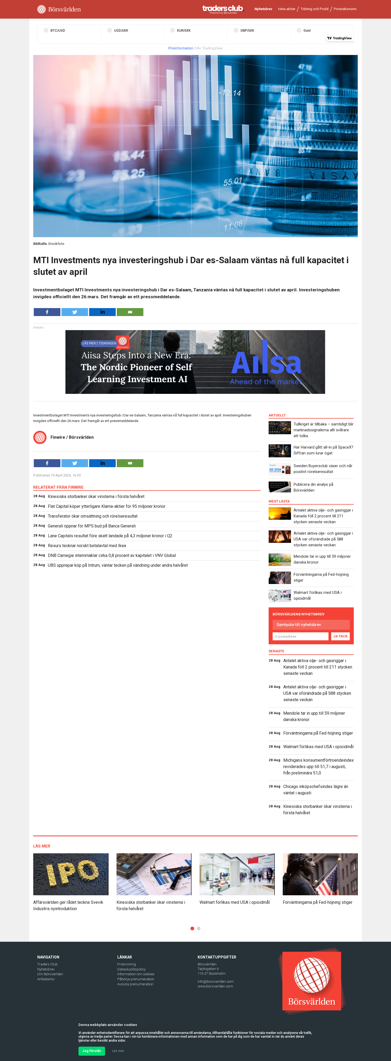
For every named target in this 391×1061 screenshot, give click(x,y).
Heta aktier (286, 9)
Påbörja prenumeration (135, 979)
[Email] (130, 312)
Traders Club (47, 964)
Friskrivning (126, 964)
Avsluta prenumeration (135, 984)
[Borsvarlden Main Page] (59, 9)
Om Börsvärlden (50, 974)
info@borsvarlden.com (216, 981)
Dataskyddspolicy (131, 969)
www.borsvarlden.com (215, 986)
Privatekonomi (345, 9)
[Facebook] (47, 312)
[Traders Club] (223, 9)
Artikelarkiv (46, 979)
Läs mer (118, 1051)
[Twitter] (74, 312)
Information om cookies (136, 974)
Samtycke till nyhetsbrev (299, 624)
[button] (192, 928)
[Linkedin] (102, 312)
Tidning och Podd (314, 9)
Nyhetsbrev (263, 9)
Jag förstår (91, 1051)
